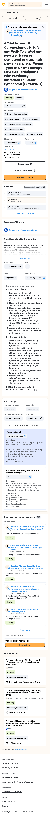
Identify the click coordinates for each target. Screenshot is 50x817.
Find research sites (10, 777)
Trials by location (10, 768)
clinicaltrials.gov (21, 749)
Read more (25, 258)
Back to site (12, 12)
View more (25, 630)
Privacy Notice (8, 801)
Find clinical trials (10, 763)
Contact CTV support (12, 791)
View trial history (23, 213)
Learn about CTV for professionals (18, 782)
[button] (15, 106)
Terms (5, 806)
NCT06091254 (10, 149)
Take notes (23, 164)
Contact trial (23, 177)
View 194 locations (23, 170)
